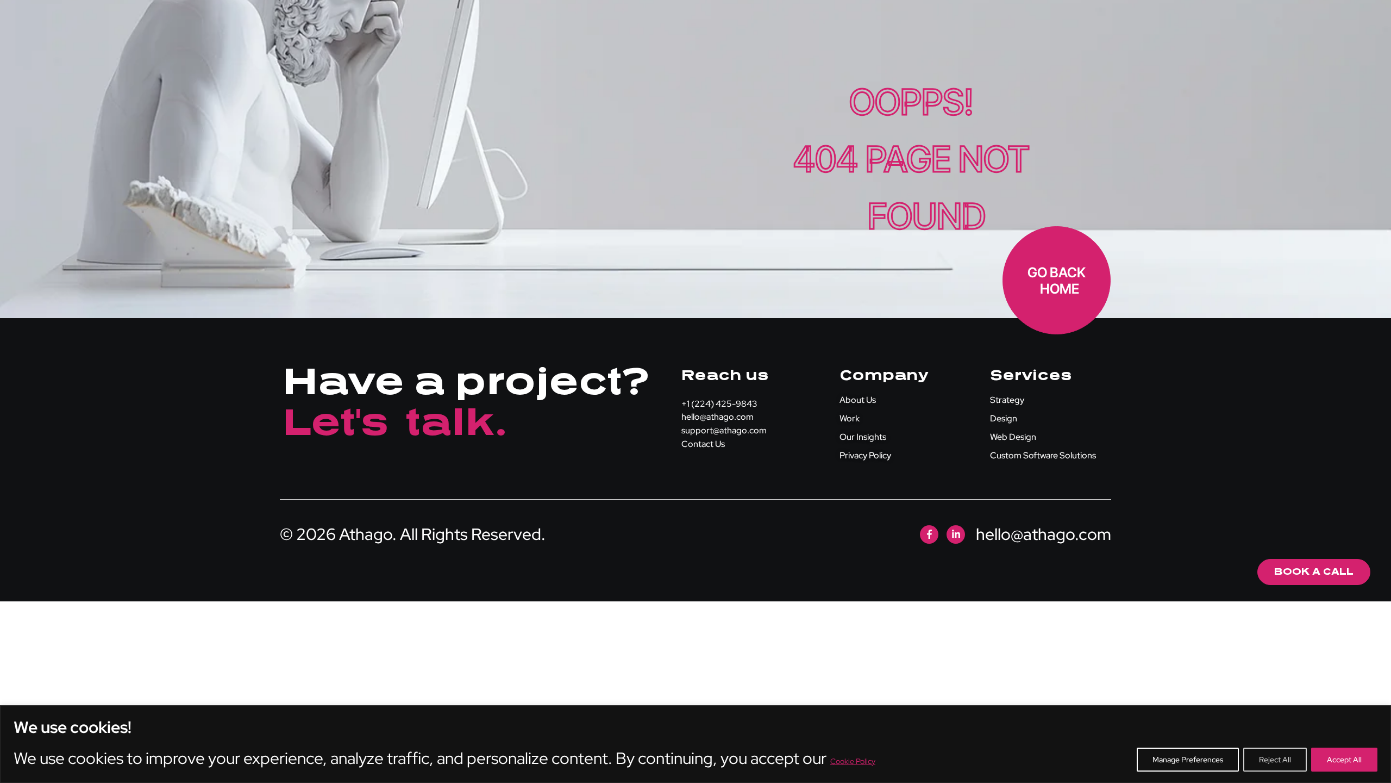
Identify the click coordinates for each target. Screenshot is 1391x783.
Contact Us (703, 444)
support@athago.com (724, 430)
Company (883, 375)
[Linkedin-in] (956, 534)
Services (1031, 375)
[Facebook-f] (929, 534)
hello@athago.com (717, 416)
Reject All (1275, 760)
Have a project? (465, 382)
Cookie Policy (852, 761)
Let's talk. (395, 422)
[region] (695, 744)
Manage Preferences (1187, 760)
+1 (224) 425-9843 (719, 403)
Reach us (724, 375)
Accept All (1344, 760)
